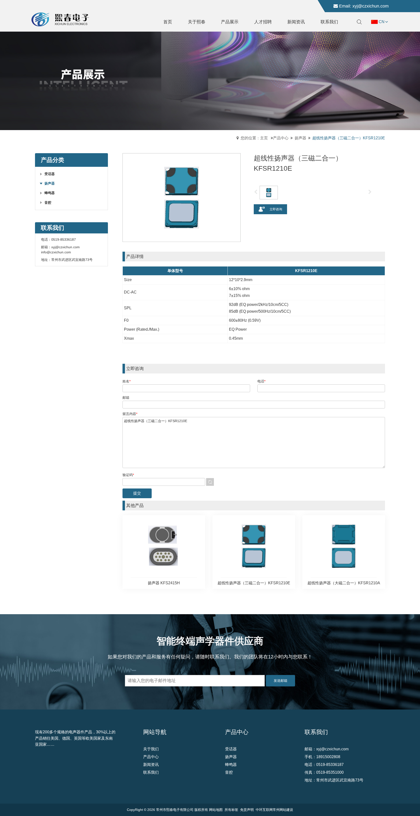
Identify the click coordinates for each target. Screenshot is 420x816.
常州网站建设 (283, 810)
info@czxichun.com (56, 252)
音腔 (229, 772)
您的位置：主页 (254, 138)
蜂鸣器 (231, 765)
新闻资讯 (151, 765)
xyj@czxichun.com (370, 6)
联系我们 (151, 772)
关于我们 (151, 749)
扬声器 (300, 138)
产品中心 (281, 138)
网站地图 (216, 810)
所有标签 (231, 810)
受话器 (231, 749)
